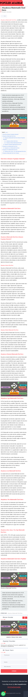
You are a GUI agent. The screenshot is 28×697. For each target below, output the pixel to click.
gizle (6, 132)
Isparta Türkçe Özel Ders (14, 637)
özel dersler (9, 12)
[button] (3, 694)
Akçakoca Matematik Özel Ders (8, 20)
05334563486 (14, 687)
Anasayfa (4, 12)
